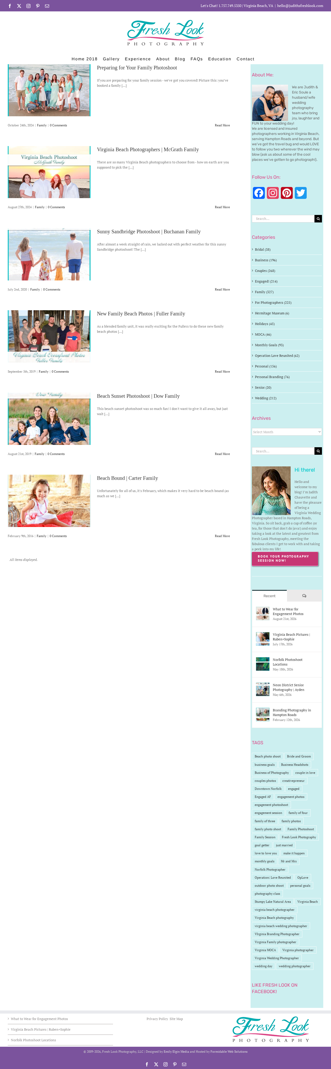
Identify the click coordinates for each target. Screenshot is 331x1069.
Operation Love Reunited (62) (277, 355)
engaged (293, 789)
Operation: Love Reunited (273, 877)
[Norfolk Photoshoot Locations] (262, 660)
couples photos (265, 781)
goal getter (262, 845)
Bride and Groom (299, 756)
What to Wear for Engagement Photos (288, 611)
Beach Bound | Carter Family (127, 478)
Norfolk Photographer (270, 869)
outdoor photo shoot (269, 885)
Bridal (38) (262, 249)
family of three (265, 821)
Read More (222, 125)
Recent (269, 596)
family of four (298, 813)
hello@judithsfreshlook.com (300, 5)
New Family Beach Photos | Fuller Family (141, 313)
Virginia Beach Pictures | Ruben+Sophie (291, 636)
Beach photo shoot (268, 756)
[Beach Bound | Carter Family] (49, 501)
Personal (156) (266, 366)
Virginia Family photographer (275, 942)
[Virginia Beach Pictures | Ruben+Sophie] (262, 634)
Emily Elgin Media (176, 1051)
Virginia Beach (307, 902)
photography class (267, 893)
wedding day (263, 966)
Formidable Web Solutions (228, 1051)
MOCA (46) (263, 334)
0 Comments (58, 125)
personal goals (300, 885)
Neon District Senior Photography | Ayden (288, 687)
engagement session (268, 813)
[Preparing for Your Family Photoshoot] (49, 90)
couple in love (305, 773)
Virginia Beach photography (274, 918)
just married (284, 845)
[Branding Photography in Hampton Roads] (262, 710)
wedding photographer (295, 966)
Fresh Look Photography (299, 837)
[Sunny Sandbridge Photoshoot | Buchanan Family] (49, 254)
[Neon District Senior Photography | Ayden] (262, 685)
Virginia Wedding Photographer (277, 958)
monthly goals (264, 861)
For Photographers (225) (273, 302)
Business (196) (266, 260)
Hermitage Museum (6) (272, 313)
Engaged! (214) (266, 281)
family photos (291, 821)
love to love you (266, 853)
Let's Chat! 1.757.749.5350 (221, 5)
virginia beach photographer (275, 910)
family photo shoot (268, 829)
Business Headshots (294, 765)
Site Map (176, 1018)
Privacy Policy (158, 1018)
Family (42, 125)
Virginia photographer (298, 950)
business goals (265, 765)
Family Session (265, 837)
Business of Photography (272, 773)
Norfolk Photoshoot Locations (288, 662)
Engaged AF (263, 797)
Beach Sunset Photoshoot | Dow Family (138, 396)
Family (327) (264, 292)
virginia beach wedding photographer (281, 926)
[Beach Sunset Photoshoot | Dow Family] (49, 419)
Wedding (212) (265, 398)
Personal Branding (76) (272, 376)
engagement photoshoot (271, 805)
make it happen (294, 853)
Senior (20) (263, 387)
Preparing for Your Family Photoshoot (137, 67)
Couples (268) (265, 270)
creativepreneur (293, 781)
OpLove (302, 877)
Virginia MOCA (265, 950)
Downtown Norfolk (268, 789)
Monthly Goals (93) (269, 345)
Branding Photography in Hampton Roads (292, 712)
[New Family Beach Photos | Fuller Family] (49, 336)
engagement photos (290, 797)
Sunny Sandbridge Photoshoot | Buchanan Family (149, 231)
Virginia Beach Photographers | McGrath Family (148, 149)
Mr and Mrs (289, 861)
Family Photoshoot (301, 829)
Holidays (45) (265, 323)
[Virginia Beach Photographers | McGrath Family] (49, 172)
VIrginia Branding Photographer (277, 934)
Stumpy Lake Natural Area (273, 902)
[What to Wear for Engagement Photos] (262, 609)
